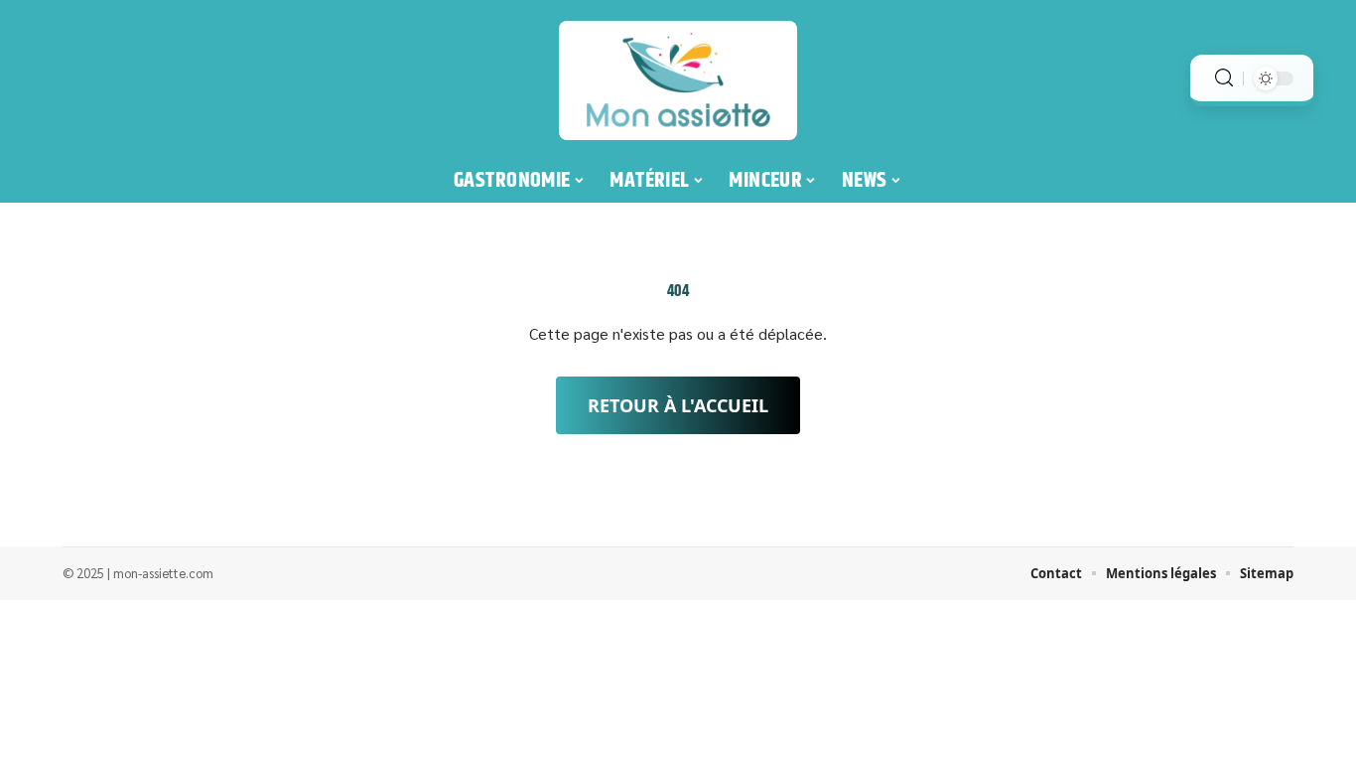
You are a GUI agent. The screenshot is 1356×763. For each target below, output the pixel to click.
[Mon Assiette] (678, 80)
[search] (1224, 78)
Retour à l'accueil (678, 405)
